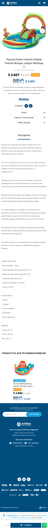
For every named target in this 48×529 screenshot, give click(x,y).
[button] (39, 3)
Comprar (27, 525)
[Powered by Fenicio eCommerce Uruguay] (43, 507)
